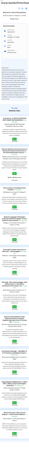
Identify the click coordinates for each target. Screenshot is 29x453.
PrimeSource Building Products (11, 357)
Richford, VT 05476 (14, 292)
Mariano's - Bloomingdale (10, 255)
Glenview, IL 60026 (18, 126)
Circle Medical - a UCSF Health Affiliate (14, 418)
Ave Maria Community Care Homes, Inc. (14, 290)
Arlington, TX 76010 (20, 15)
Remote (14, 420)
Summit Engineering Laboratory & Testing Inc (15, 324)
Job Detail (14, 141)
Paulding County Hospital (11, 192)
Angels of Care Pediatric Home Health (14, 223)
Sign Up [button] (22, 8)
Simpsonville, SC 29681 (15, 326)
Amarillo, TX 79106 (14, 225)
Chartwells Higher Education (12, 388)
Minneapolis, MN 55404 (20, 159)
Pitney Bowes (9, 15)
